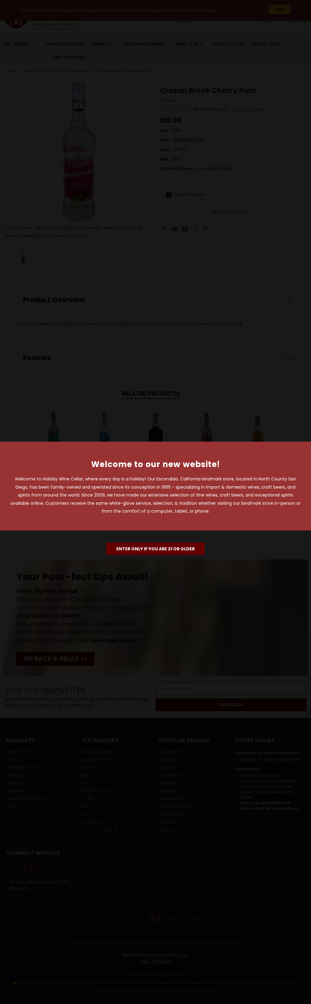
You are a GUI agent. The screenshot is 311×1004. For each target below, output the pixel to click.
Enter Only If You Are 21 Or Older (155, 548)
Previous (301, 985)
